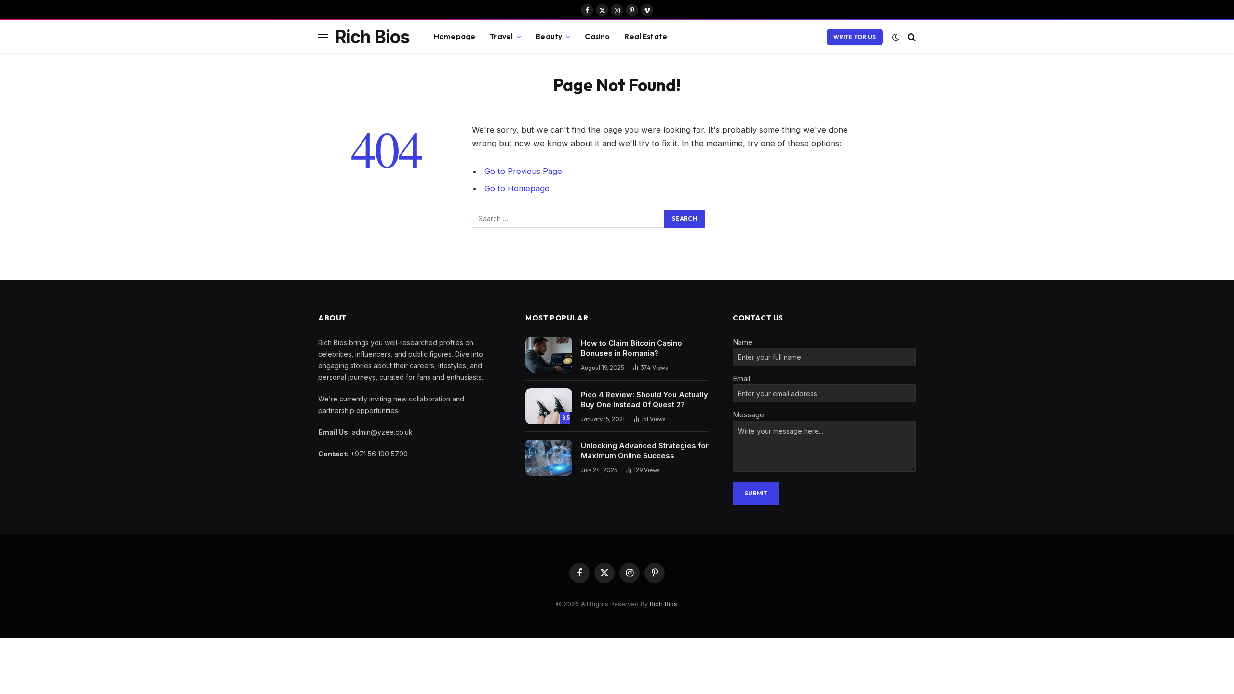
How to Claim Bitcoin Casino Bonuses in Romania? (631, 348)
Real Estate (645, 36)
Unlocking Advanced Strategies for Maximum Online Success (645, 450)
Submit (756, 493)
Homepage (454, 36)
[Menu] (323, 37)
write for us (854, 36)
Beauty (549, 36)
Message (748, 414)
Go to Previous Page (523, 171)
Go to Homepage (517, 188)
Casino (597, 36)
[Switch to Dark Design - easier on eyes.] (895, 37)
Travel (501, 36)
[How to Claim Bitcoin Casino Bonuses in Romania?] (548, 355)
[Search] (911, 37)
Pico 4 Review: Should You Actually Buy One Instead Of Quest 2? (644, 399)
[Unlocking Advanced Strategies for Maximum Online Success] (548, 458)
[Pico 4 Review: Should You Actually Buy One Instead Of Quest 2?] (548, 406)
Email (741, 378)
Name (742, 342)
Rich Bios (663, 604)
